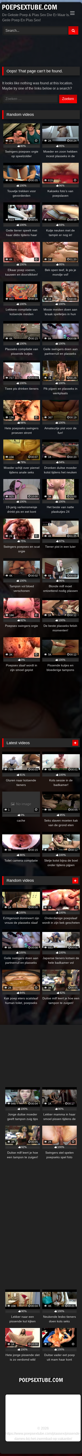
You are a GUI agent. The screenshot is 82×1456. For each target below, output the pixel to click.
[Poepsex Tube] (33, 7)
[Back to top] (68, 1443)
